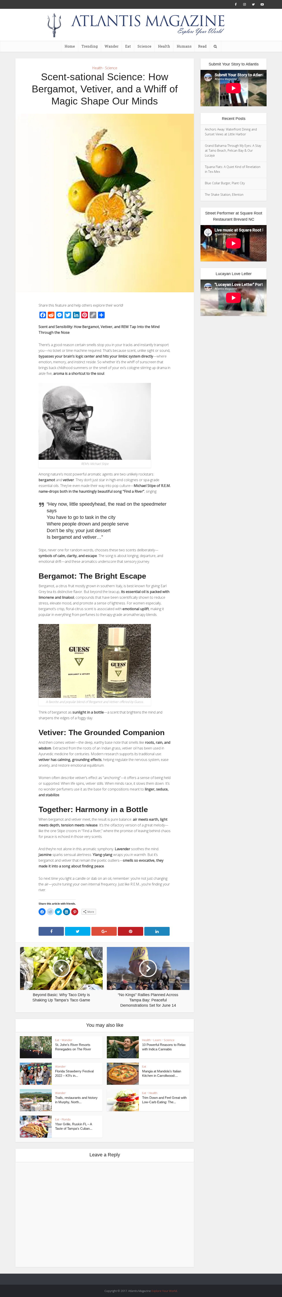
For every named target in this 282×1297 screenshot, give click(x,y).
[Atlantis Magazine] (141, 24)
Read (202, 46)
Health (164, 46)
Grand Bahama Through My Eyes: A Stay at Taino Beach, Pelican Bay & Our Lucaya (233, 150)
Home (70, 46)
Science (144, 46)
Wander (111, 46)
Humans (184, 46)
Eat (128, 46)
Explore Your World (164, 1291)
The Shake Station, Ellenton (224, 194)
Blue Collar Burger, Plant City (225, 183)
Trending (90, 46)
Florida (66, 1119)
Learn (157, 1040)
